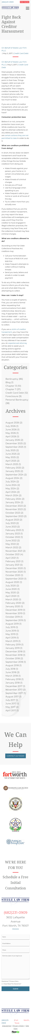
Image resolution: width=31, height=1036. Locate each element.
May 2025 (11, 457)
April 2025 (11, 460)
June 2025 (11, 453)
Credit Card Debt (21, 53)
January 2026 (13, 440)
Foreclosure (12, 396)
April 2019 (11, 637)
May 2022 (11, 544)
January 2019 (13, 648)
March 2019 (12, 641)
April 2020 (11, 596)
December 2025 (14, 443)
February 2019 (13, 644)
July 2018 (10, 669)
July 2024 (11, 481)
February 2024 (13, 499)
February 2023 (13, 530)
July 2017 (10, 700)
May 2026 (11, 433)
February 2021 (13, 561)
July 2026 (11, 426)
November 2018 (14, 655)
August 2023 (12, 519)
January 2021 (12, 564)
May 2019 (10, 634)
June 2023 (11, 526)
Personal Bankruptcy (17, 399)
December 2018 (14, 651)
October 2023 (13, 512)
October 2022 (13, 537)
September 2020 (15, 578)
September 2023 (14, 516)
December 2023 (14, 506)
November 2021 (14, 551)
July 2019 (10, 627)
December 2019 (14, 610)
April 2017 (11, 710)
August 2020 (12, 582)
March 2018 (12, 675)
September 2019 (14, 620)
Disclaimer (5, 981)
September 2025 (14, 447)
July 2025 (11, 450)
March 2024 (12, 495)
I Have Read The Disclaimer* (12, 983)
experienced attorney (17, 343)
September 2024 (15, 474)
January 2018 (13, 682)
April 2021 (11, 558)
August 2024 (12, 478)
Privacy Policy (14, 981)
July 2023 (11, 523)
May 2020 (11, 592)
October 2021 (13, 554)
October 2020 (13, 575)
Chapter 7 (11, 389)
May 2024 (11, 488)
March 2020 (12, 599)
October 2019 (13, 616)
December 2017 (14, 686)
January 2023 (13, 533)
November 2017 (14, 689)
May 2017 (10, 707)
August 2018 (12, 665)
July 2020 (11, 585)
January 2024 (13, 502)
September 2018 (14, 662)
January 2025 (13, 471)
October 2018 (13, 658)
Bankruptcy (12, 379)
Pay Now (24, 2)
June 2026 (11, 429)
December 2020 (14, 568)
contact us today (15, 756)
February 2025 (13, 467)
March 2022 (12, 547)
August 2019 (12, 623)
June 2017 (11, 703)
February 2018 (13, 679)
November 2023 (14, 509)
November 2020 (14, 571)
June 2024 (11, 485)
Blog (8, 382)
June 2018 (11, 672)
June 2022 (11, 540)
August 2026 (12, 422)
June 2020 (11, 589)
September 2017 (14, 693)
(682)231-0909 (8, 2)
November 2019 (14, 613)
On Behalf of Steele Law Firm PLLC (14, 49)
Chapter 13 (11, 386)
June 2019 (11, 630)
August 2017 (12, 696)
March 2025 (12, 464)
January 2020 (13, 606)
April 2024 (11, 492)
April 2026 (11, 436)
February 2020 (13, 603)
